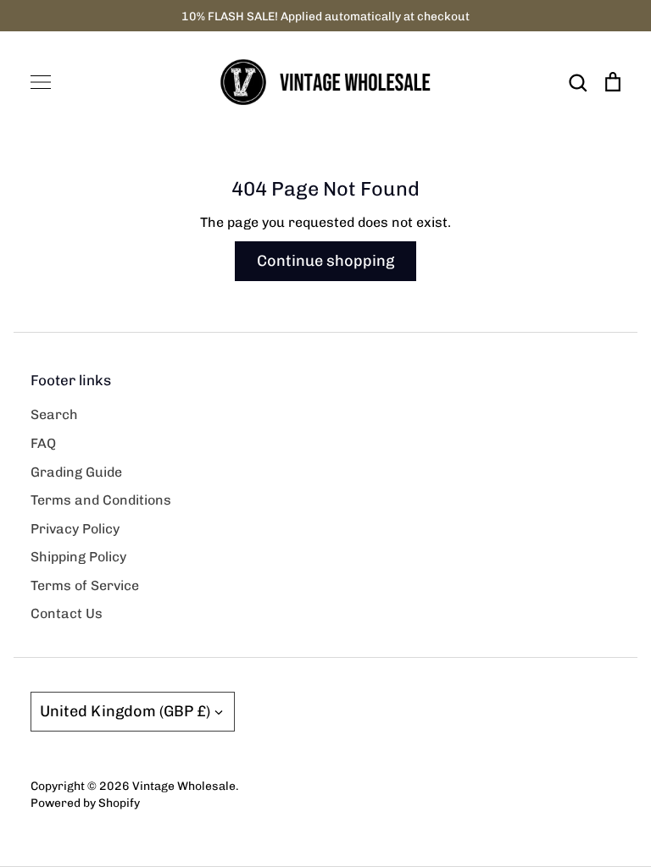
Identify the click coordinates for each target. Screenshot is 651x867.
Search (54, 414)
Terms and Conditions (101, 500)
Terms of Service (85, 585)
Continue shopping (325, 260)
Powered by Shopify (85, 802)
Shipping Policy (78, 557)
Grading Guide (76, 472)
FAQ (43, 443)
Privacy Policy (75, 529)
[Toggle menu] (40, 82)
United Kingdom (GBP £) (125, 711)
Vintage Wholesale (184, 785)
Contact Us (67, 613)
